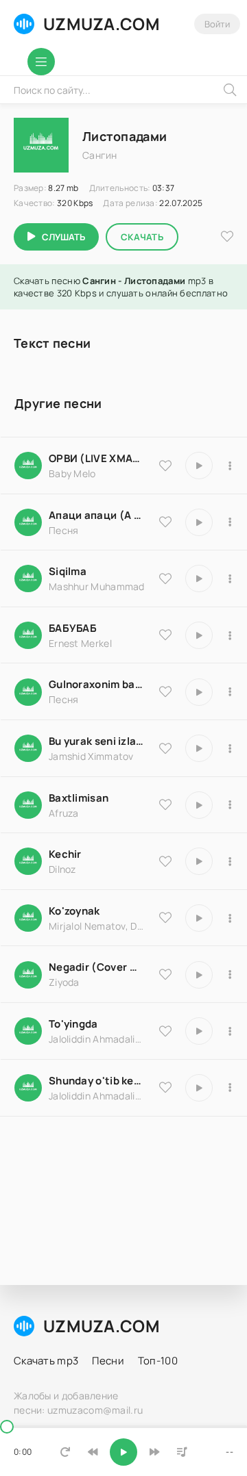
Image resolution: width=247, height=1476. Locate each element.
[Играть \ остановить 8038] (199, 805)
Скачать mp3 (46, 1360)
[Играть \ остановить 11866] (199, 748)
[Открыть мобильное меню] (41, 61)
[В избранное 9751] (165, 861)
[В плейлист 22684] (230, 975)
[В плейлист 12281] (230, 522)
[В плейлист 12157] (230, 465)
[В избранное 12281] (165, 521)
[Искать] (230, 89)
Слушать (63, 237)
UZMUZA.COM (101, 23)
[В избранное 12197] (165, 634)
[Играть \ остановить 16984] (199, 578)
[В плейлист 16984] (230, 578)
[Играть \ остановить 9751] (199, 861)
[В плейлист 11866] (230, 748)
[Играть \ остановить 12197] (199, 635)
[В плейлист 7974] (230, 1088)
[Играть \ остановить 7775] (199, 918)
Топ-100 (158, 1360)
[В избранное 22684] (165, 974)
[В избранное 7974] (165, 1087)
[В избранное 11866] (165, 748)
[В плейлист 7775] (230, 918)
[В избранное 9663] (165, 691)
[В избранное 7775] (165, 917)
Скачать (142, 237)
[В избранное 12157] (165, 465)
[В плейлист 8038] (230, 805)
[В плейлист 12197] (230, 635)
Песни (108, 1360)
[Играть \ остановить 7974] (199, 1088)
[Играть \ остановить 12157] (199, 465)
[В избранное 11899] (165, 1031)
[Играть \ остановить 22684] (199, 975)
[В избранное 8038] (165, 804)
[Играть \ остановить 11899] (199, 1031)
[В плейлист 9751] (230, 861)
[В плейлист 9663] (230, 692)
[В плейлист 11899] (230, 1031)
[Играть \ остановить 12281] (199, 522)
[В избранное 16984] (165, 578)
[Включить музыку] (123, 1452)
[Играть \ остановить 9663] (199, 692)
